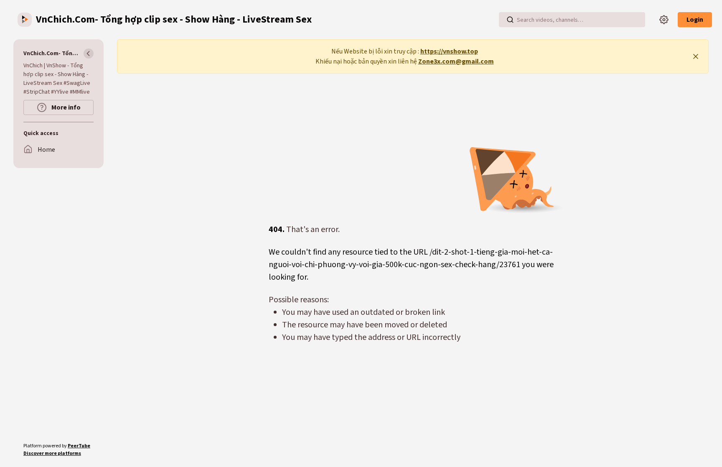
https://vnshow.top (449, 51)
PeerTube (79, 445)
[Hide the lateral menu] (89, 53)
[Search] (510, 19)
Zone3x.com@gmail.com (456, 61)
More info (65, 107)
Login (694, 19)
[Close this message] (695, 56)
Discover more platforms (52, 453)
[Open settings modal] (664, 19)
